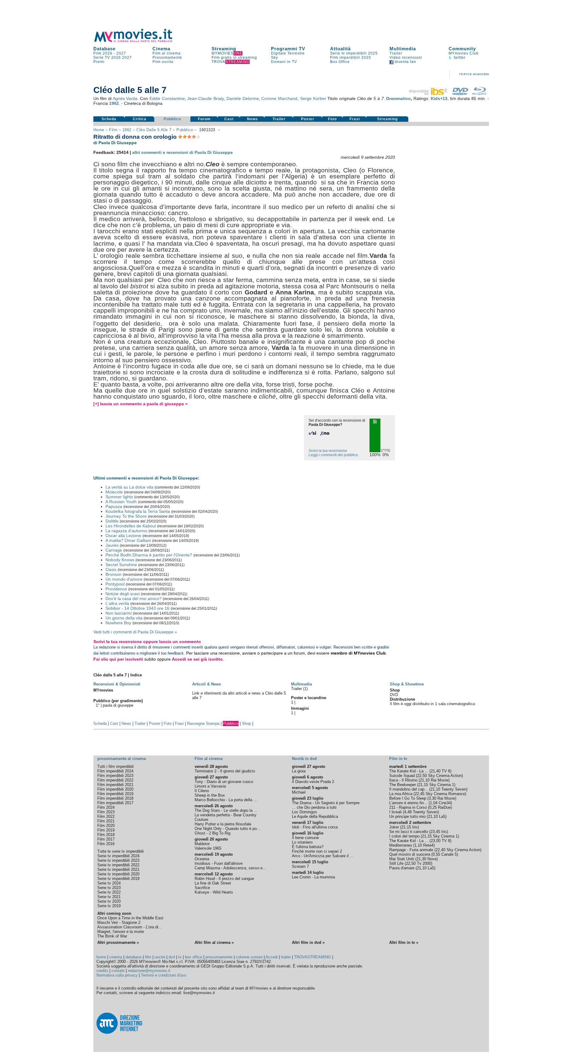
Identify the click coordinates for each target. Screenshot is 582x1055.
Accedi (272, 957)
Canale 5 (449, 854)
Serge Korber (313, 98)
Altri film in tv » (403, 942)
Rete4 (428, 845)
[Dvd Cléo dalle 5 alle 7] (460, 93)
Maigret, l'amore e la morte (120, 931)
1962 (114, 103)
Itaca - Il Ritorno (403, 780)
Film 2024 (106, 807)
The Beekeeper (402, 784)
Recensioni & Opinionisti (116, 684)
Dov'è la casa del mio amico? (133, 598)
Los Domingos (304, 812)
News (252, 119)
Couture (201, 819)
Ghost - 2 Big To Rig (212, 833)
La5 (442, 816)
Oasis (110, 569)
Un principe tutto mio (407, 816)
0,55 (436, 854)
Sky (274, 57)
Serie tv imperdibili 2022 (118, 865)
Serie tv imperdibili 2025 (354, 53)
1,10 (418, 845)
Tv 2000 (424, 863)
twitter (459, 57)
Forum (204, 119)
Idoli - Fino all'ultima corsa (315, 827)
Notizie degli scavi (122, 593)
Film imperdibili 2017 (115, 803)
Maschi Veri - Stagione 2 (118, 922)
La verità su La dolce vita (129, 487)
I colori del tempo (404, 836)
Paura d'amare (401, 868)
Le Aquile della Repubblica (315, 816)
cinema (115, 957)
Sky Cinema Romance (445, 793)
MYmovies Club (464, 53)
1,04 (433, 803)
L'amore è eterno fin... (408, 803)
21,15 (423, 784)
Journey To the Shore (126, 516)
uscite (160, 957)
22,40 (440, 850)
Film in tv (398, 758)
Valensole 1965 (208, 848)
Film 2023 (106, 812)
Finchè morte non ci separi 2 (317, 851)
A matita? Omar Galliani (128, 540)
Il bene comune (305, 837)
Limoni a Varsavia (210, 786)
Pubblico (172, 119)
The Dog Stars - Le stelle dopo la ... (226, 810)
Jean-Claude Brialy (205, 98)
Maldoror (202, 843)
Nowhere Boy (118, 622)
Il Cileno (202, 790)
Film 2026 (102, 53)
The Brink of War (112, 936)
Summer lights (119, 496)
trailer (286, 957)
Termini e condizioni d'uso (163, 975)
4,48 (408, 812)
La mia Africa (400, 793)
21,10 (425, 780)
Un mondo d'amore (123, 579)
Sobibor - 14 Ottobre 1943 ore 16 (137, 608)
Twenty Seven (453, 789)
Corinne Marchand (279, 98)
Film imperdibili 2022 (115, 780)
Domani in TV (284, 62)
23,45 (435, 831)
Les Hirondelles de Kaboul (130, 525)
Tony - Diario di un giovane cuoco (224, 781)
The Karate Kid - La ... (408, 771)
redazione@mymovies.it (149, 970)
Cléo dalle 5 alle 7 (154, 130)
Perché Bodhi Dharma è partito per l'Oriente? (148, 554)
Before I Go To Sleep (407, 798)
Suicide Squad (402, 775)
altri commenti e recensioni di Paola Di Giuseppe (182, 152)
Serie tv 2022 (109, 892)
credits (102, 970)
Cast (229, 119)
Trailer (396, 53)
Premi (99, 62)
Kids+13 (439, 98)
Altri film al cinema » (214, 942)
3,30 (432, 798)
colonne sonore (249, 957)
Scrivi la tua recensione (328, 451)
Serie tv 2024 (109, 883)
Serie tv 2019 (109, 906)
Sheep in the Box (210, 795)
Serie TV (101, 57)
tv (180, 957)
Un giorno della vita (123, 617)
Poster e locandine (308, 697)
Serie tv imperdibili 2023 (118, 860)
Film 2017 (106, 839)
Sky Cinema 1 (441, 784)
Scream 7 (300, 866)
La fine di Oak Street (213, 883)
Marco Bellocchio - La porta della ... (226, 800)
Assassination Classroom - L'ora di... (129, 927)
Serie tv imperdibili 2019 (118, 878)
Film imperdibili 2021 (115, 784)
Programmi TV (288, 48)
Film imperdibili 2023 (115, 775)
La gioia (299, 771)
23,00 (435, 840)
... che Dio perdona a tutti (314, 807)
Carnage (113, 550)
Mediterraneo (400, 845)
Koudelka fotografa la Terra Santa (137, 511)
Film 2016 (106, 843)
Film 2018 (106, 834)
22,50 (422, 775)
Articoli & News (206, 684)
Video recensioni (406, 57)
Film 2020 (106, 825)
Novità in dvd (304, 758)
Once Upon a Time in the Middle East (130, 918)
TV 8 (446, 771)
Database (104, 48)
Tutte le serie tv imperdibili (120, 851)
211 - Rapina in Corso (408, 807)
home (101, 957)
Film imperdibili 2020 (115, 789)
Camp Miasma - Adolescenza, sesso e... (230, 868)
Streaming (224, 48)
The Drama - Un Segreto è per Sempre (326, 803)
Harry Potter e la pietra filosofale (223, 824)
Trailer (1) (299, 688)
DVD (394, 694)
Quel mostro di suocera (409, 854)
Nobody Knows (119, 559)
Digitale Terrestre (288, 53)
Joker (394, 827)
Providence (116, 588)
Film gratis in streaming (234, 57)
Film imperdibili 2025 (350, 57)
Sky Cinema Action (445, 775)
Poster (307, 119)
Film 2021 (106, 821)
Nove (431, 859)
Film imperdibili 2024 (115, 771)
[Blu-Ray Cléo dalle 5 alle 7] (479, 93)
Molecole (114, 491)
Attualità (340, 48)
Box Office (340, 62)
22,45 (419, 793)
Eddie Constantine (167, 98)
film (113, 130)
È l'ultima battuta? (307, 846)
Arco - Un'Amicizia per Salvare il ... (322, 856)
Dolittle (112, 521)
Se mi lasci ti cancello (408, 831)
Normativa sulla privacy (117, 975)
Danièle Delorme (242, 98)
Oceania (202, 859)
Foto (332, 119)
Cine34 (445, 803)
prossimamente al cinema (121, 758)
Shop (246, 723)
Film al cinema (166, 53)
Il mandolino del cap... (408, 789)
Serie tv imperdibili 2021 (118, 869)
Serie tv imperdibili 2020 (118, 874)
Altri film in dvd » (308, 942)
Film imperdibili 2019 (115, 793)
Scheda (109, 119)
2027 (121, 53)
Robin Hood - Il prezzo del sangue (224, 878)
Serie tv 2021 (109, 896)
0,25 (433, 807)
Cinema (161, 48)
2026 (116, 57)
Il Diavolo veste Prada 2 (313, 781)
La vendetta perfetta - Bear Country (225, 815)
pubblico (184, 130)
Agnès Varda (125, 98)
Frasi (355, 119)
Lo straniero (302, 842)
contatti (118, 970)
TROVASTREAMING (312, 957)
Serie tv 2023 (109, 887)
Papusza (113, 506)
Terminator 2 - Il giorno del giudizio (225, 771)
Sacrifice (202, 887)
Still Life (396, 863)
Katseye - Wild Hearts (214, 892)
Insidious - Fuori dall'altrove (218, 863)
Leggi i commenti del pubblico (333, 455)
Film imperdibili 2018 (115, 798)
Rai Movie (439, 780)
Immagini (300, 708)
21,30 (421, 859)
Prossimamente (167, 57)
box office (193, 957)
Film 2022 (106, 816)
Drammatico (398, 98)
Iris (415, 827)
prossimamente (219, 957)
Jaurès (112, 545)
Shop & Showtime (407, 684)
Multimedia (403, 48)
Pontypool (115, 584)
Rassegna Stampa (203, 723)
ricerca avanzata (474, 74)
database (133, 957)
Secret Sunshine (121, 564)
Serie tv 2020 (109, 901)
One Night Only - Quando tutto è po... (227, 828)
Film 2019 (106, 830)
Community (462, 48)
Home (98, 130)
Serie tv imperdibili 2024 (118, 856)
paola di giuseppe (118, 705)
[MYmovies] (138, 41)
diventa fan (404, 62)
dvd (172, 957)
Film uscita (162, 62)
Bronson (113, 574)
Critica (139, 119)
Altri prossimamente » (118, 942)
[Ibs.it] (428, 93)
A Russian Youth (121, 501)
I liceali (395, 812)
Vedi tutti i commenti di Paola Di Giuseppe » (135, 631)
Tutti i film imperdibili (115, 766)
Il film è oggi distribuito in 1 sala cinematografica (432, 704)
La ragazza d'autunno (126, 530)
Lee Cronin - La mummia (313, 877)
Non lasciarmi (118, 613)
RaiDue (444, 807)
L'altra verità (117, 603)
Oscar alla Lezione (123, 535)
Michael (299, 792)
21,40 (435, 771)
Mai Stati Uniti (401, 859)
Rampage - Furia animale (411, 850)
